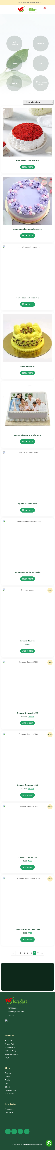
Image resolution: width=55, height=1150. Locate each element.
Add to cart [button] (27, 651)
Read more (27, 167)
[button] (3, 9)
